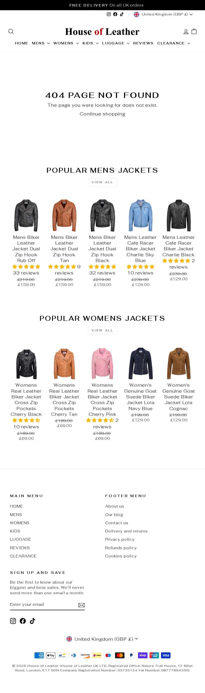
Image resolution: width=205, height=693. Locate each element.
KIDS (88, 43)
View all (103, 182)
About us (114, 506)
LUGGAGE (114, 43)
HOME (21, 43)
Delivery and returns (126, 531)
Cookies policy (121, 556)
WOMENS (64, 43)
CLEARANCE (171, 43)
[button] (26, 266)
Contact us (116, 522)
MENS (39, 43)
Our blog (114, 514)
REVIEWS (143, 43)
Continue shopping (102, 114)
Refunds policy (121, 547)
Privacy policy (120, 539)
